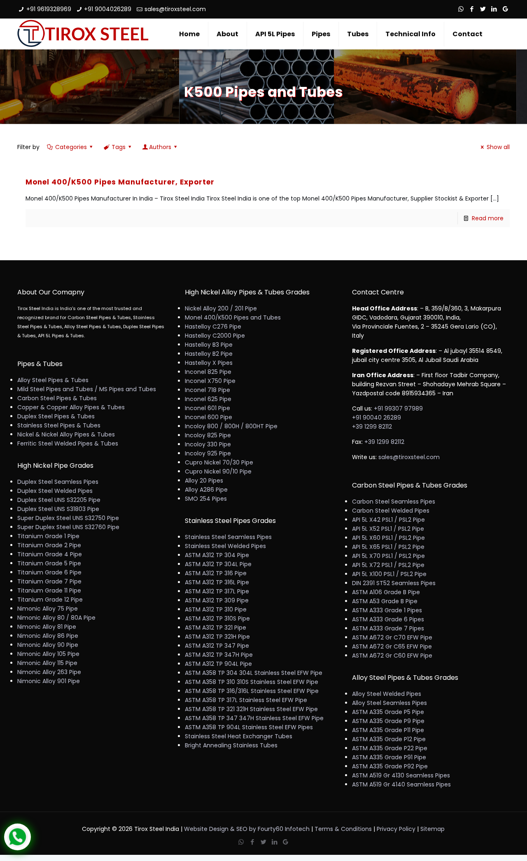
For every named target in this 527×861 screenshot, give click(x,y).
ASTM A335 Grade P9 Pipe (388, 721)
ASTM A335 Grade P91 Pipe (389, 757)
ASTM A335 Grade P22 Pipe (389, 748)
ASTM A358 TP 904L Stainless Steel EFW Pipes (249, 727)
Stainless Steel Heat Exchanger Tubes (238, 736)
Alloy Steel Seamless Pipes (389, 703)
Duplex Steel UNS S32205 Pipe (58, 500)
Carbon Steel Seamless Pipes (393, 501)
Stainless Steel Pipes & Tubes (58, 425)
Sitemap (432, 829)
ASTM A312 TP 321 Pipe (215, 627)
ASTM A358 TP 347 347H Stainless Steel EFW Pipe (254, 718)
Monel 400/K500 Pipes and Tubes (233, 317)
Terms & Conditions (343, 829)
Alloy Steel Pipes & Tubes (53, 380)
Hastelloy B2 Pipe (209, 354)
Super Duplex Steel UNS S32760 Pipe (68, 527)
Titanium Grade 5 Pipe (49, 563)
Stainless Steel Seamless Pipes (228, 537)
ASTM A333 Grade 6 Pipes (388, 619)
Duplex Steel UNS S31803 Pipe (58, 509)
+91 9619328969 (48, 9)
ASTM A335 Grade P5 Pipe (388, 712)
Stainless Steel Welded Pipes (225, 546)
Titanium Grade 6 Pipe (49, 572)
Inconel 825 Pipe (208, 372)
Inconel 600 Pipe (208, 417)
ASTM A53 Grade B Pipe (384, 601)
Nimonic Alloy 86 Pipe (47, 636)
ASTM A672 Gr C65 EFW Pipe (392, 646)
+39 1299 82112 (372, 426)
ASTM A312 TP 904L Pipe (218, 664)
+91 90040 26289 (376, 417)
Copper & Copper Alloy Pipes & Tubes (71, 407)
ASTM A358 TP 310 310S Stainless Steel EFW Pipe (251, 682)
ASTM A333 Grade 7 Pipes (388, 628)
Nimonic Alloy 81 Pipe (46, 627)
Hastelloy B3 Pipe (209, 345)
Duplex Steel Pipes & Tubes (56, 416)
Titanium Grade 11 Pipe (49, 590)
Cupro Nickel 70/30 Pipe (219, 462)
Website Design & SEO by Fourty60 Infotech (247, 829)
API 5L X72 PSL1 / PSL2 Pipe (388, 565)
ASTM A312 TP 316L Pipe (217, 582)
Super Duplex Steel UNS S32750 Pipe (68, 518)
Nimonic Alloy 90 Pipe (47, 645)
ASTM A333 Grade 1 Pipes (387, 610)
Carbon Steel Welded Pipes (390, 510)
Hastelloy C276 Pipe (213, 326)
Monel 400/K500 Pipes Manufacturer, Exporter (120, 182)
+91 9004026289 (107, 9)
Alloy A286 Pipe (206, 489)
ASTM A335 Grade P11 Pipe (388, 730)
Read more (488, 218)
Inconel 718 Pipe (207, 390)
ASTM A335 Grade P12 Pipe (389, 739)
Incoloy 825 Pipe (208, 435)
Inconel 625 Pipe (208, 399)
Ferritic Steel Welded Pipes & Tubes (67, 443)
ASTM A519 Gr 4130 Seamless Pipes (401, 775)
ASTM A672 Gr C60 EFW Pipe (392, 655)
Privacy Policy (396, 829)
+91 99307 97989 (398, 408)
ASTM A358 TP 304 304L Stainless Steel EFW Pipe (253, 673)
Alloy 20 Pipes (204, 480)
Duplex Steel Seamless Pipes (57, 482)
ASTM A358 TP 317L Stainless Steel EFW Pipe (246, 700)
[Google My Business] (505, 9)
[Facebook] (472, 9)
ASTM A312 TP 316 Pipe (216, 573)
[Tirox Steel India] (83, 34)
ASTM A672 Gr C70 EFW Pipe (392, 637)
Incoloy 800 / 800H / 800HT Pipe (231, 426)
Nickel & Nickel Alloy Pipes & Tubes (66, 434)
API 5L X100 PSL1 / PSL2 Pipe (389, 574)
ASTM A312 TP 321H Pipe (217, 636)
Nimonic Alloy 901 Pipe (48, 681)
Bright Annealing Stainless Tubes (231, 745)
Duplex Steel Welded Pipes (55, 491)
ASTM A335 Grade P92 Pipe (390, 766)
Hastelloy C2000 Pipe (215, 335)
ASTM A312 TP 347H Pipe (219, 655)
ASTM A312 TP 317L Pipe (217, 591)
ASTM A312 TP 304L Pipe (218, 564)
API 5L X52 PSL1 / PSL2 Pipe (388, 529)
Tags (119, 147)
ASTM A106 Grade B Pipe (386, 592)
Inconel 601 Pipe (207, 408)
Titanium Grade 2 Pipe (49, 545)
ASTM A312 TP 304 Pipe (217, 555)
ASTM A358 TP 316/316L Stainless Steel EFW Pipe (252, 691)
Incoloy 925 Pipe (208, 453)
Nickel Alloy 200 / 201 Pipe (221, 308)
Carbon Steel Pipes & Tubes (57, 398)
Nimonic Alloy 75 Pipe (47, 608)
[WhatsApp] (461, 9)
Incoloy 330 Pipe (208, 444)
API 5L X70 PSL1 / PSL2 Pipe (388, 556)
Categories (71, 147)
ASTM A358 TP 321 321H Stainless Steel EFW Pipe (251, 709)
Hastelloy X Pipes (209, 363)
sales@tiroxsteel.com (175, 9)
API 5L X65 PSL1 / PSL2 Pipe (388, 547)
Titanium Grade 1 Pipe (48, 536)
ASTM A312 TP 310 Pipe (216, 609)
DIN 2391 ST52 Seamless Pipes (394, 583)
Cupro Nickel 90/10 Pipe (218, 471)
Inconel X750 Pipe (210, 381)
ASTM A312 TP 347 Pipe (217, 646)
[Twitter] (483, 9)
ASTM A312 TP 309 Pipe (217, 600)
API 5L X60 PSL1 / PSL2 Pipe (388, 538)
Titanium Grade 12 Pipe (50, 599)
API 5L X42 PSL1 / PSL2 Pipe (388, 520)
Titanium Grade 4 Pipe (49, 554)
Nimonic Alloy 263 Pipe (49, 672)
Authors (160, 147)
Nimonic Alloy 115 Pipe (47, 663)
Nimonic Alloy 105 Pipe (48, 654)
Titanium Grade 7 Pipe (49, 581)
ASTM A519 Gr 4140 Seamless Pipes (401, 784)
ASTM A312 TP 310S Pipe (217, 618)
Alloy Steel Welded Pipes (386, 694)
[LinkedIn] (494, 9)
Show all (498, 147)
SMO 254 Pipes (206, 499)
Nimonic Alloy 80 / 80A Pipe (56, 618)
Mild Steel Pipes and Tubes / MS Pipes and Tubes (86, 389)
